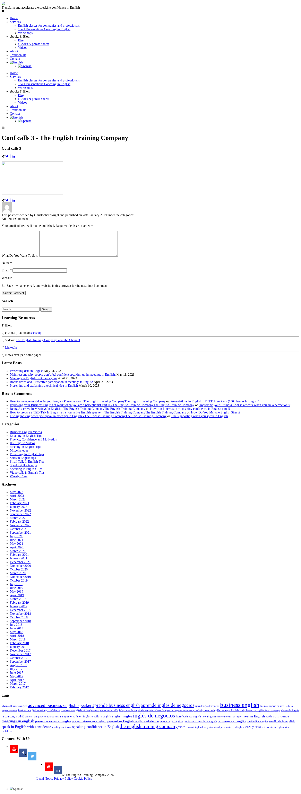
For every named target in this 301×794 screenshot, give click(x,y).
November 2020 (20, 565)
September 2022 (20, 514)
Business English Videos (26, 432)
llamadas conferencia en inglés (227, 716)
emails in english (101, 716)
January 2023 (18, 506)
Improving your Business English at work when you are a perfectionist (244, 405)
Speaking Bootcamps (23, 465)
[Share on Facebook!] (10, 156)
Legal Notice (44, 778)
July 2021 (16, 536)
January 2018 (18, 646)
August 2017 (18, 665)
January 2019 (18, 606)
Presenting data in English (26, 371)
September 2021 (20, 532)
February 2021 (19, 554)
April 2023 (17, 495)
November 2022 (20, 510)
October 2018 (19, 617)
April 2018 (17, 635)
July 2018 (16, 624)
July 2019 (16, 584)
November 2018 (20, 613)
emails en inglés (80, 716)
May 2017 (16, 676)
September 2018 (20, 621)
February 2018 (19, 643)
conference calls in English (56, 716)
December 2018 (20, 610)
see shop (36, 332)
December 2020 (20, 562)
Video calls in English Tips (27, 472)
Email (7, 270)
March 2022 (18, 518)
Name (7, 262)
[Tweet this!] (6, 156)
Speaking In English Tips (26, 469)
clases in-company (34, 716)
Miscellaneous (19, 450)
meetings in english (18, 721)
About (14, 51)
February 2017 (19, 687)
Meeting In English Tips (25, 446)
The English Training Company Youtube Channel (48, 340)
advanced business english (14, 706)
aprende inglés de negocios (167, 705)
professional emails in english (200, 721)
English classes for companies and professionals (49, 25)
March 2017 (18, 683)
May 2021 (16, 543)
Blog (21, 40)
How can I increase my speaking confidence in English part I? (190, 408)
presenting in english (171, 721)
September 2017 (20, 661)
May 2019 (16, 591)
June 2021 (16, 540)
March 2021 (18, 551)
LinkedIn (11, 347)
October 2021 (19, 529)
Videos (22, 47)
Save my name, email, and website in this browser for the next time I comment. (57, 285)
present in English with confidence (133, 721)
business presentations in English (107, 710)
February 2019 (19, 602)
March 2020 (18, 573)
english (117, 716)
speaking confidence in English (95, 727)
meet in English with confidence (265, 716)
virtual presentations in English (229, 727)
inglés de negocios (154, 715)
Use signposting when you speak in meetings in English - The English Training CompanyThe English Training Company (88, 416)
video (182, 726)
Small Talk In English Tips (27, 461)
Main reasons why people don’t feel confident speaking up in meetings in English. (63, 374)
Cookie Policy (83, 778)
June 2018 (16, 628)
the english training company (149, 726)
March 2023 (18, 499)
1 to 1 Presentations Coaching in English (44, 29)
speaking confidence (61, 727)
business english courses (272, 706)
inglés (127, 716)
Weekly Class (18, 476)
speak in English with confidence (26, 727)
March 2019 (18, 599)
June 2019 (16, 588)
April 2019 (17, 595)
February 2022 (19, 521)
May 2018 (16, 632)
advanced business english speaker (60, 705)
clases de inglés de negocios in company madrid (178, 710)
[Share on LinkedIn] (13, 156)
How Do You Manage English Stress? (215, 412)
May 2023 (16, 492)
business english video (75, 710)
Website (7, 278)
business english (239, 704)
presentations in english (89, 721)
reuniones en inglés (232, 721)
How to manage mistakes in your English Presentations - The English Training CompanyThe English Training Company (87, 401)
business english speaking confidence (39, 710)
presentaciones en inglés (53, 721)
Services (15, 22)
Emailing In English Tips (26, 435)
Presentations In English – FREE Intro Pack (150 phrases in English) (214, 401)
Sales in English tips (23, 458)
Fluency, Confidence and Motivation (33, 439)
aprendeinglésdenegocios (207, 706)
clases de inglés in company (262, 710)
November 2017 (20, 654)
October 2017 (19, 658)
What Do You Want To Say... (20, 255)
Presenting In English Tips (27, 454)
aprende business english (116, 705)
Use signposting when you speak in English (199, 416)
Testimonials (18, 55)
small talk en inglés (257, 721)
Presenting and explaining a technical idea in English (44, 385)
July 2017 (16, 669)
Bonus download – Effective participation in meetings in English (51, 382)
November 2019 (20, 576)
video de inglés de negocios (199, 727)
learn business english (188, 716)
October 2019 (19, 580)
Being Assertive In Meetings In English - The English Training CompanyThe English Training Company (77, 408)
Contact (15, 58)
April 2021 (17, 547)
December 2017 (20, 650)
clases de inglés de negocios (139, 710)
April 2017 (17, 680)
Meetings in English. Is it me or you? (33, 378)
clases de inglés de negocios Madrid (223, 710)
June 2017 (16, 672)
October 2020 (19, 569)
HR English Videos (22, 443)
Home (14, 18)
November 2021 (20, 525)
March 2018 (18, 639)
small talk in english (282, 721)
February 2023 (19, 503)
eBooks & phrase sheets (33, 44)
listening (207, 716)
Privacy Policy (63, 778)
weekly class (252, 726)
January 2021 (18, 558)
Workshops (25, 33)
